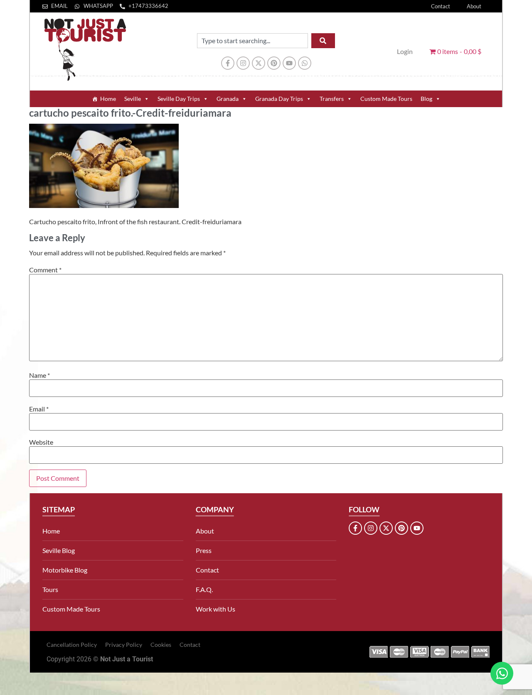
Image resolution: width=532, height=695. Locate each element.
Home (108, 98)
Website (41, 442)
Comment (45, 270)
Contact (440, 6)
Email (39, 409)
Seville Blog (58, 550)
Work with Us (215, 609)
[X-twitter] (258, 63)
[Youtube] (289, 63)
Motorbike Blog (64, 570)
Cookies (160, 644)
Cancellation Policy (72, 644)
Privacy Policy (123, 644)
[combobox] (252, 40)
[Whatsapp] (304, 63)
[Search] (323, 40)
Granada (228, 98)
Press (204, 550)
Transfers (332, 98)
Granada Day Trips (279, 98)
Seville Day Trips (179, 98)
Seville (132, 98)
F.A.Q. (204, 589)
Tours (50, 589)
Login (405, 51)
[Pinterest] (274, 63)
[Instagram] (243, 63)
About (474, 6)
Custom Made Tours (386, 98)
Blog (426, 98)
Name (39, 375)
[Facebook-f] (227, 63)
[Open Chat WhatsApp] (501, 673)
